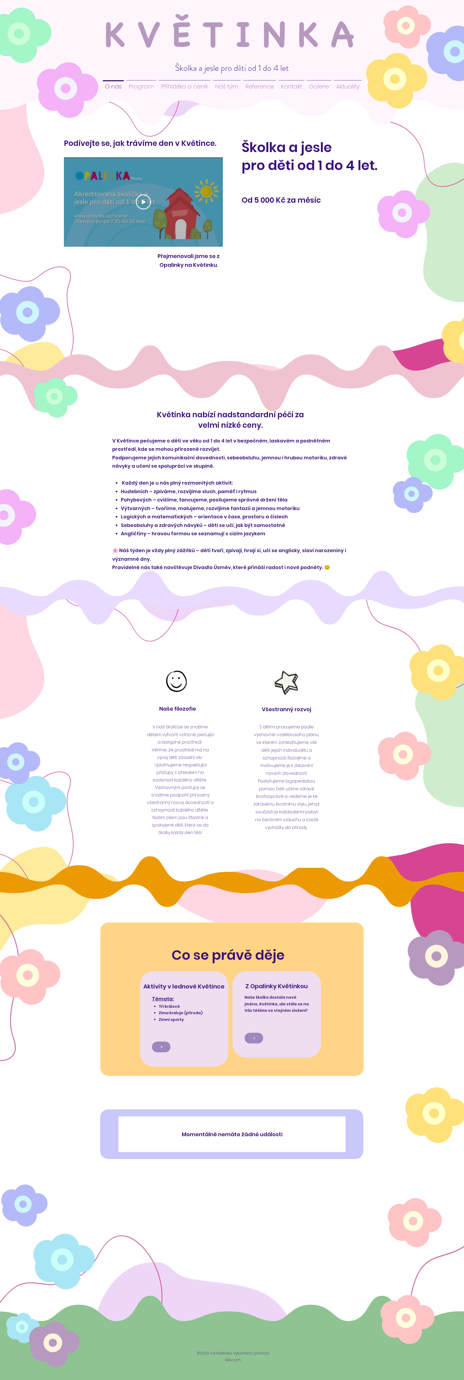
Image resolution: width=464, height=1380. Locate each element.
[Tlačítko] (254, 1038)
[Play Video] (143, 201)
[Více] (161, 1047)
